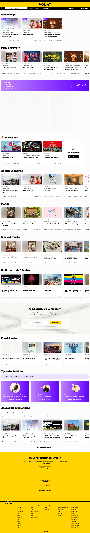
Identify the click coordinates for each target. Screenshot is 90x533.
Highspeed (46, 1)
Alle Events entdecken (44, 447)
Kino (32, 509)
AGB (59, 511)
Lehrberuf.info (74, 519)
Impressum (60, 509)
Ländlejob (73, 513)
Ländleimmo (74, 511)
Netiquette (60, 513)
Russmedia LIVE (75, 527)
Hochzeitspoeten (75, 517)
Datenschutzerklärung (51, 326)
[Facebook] (72, 85)
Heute (31, 8)
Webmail (53, 1)
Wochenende (45, 8)
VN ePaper (86, 1)
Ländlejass (46, 509)
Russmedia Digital (75, 525)
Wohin (32, 515)
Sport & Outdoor (31, 416)
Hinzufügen (84, 8)
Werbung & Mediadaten (63, 507)
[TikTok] (84, 85)
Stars (18, 523)
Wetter (32, 507)
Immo (69, 1)
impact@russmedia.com (45, 490)
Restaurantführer (35, 511)
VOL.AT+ (19, 509)
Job (65, 1)
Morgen (37, 8)
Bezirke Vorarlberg (35, 517)
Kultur (18, 521)
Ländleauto (73, 509)
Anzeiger (79, 1)
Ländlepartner (74, 515)
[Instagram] (78, 85)
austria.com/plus (75, 523)
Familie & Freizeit (19, 416)
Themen (19, 527)
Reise (32, 513)
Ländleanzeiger (74, 507)
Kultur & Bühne (43, 416)
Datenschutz (60, 515)
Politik (18, 515)
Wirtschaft (19, 517)
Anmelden (55, 322)
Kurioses (19, 525)
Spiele (45, 507)
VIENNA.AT (73, 521)
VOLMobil (59, 1)
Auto (74, 1)
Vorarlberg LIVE (20, 511)
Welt (18, 513)
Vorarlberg (72, 8)
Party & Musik (7, 416)
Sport (18, 519)
